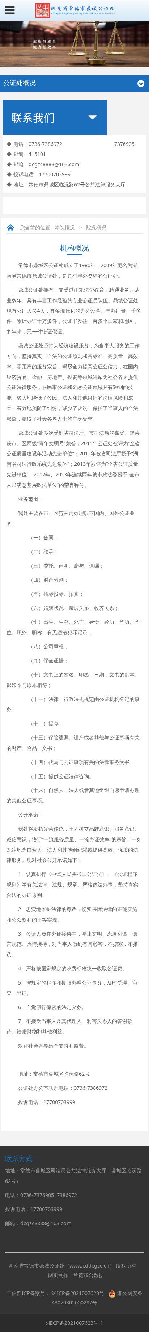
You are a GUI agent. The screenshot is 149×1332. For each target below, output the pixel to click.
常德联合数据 (88, 1275)
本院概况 (65, 227)
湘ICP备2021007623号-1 (74, 1322)
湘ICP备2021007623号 (78, 1293)
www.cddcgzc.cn (89, 1265)
